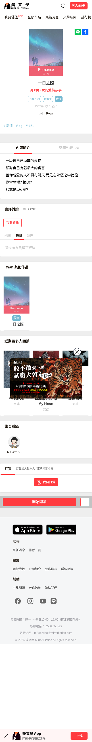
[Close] (77, 352)
